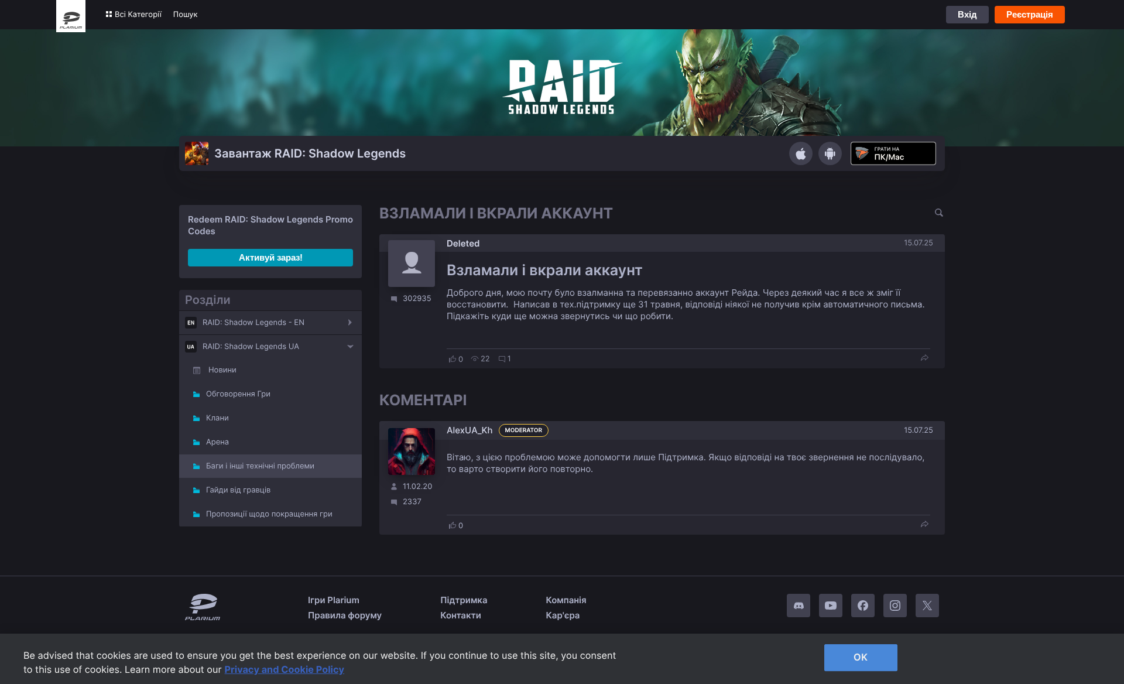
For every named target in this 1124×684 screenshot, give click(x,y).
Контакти (460, 615)
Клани (217, 418)
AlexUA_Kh (470, 430)
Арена (217, 442)
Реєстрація (1029, 14)
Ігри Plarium (333, 600)
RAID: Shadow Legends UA (251, 346)
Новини (222, 370)
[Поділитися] (924, 358)
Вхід (967, 14)
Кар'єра (563, 615)
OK (861, 657)
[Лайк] (452, 359)
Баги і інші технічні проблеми (260, 466)
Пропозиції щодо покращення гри (269, 514)
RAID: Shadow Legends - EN (253, 322)
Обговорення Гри (238, 394)
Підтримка (463, 600)
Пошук (185, 14)
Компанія (566, 600)
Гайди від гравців (238, 490)
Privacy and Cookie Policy (285, 669)
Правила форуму (345, 615)
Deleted (463, 243)
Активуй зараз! (271, 257)
